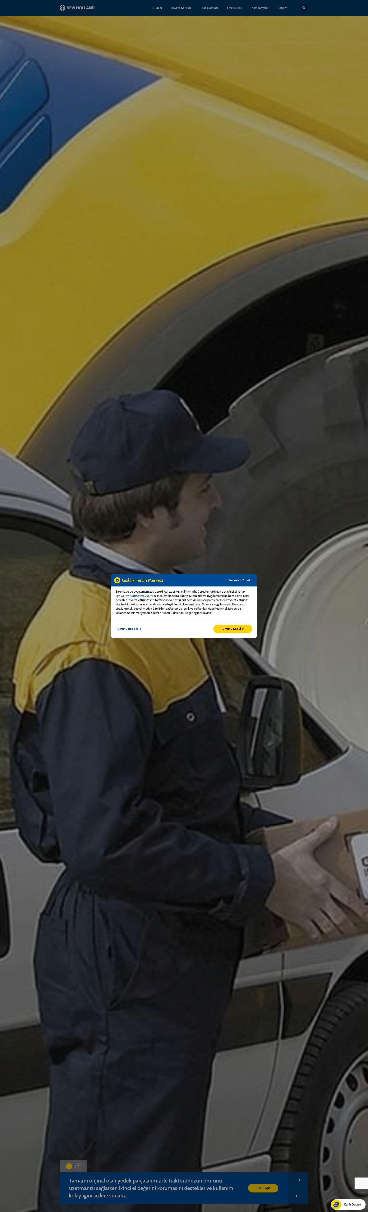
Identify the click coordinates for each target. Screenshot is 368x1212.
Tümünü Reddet (127, 629)
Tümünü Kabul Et (233, 629)
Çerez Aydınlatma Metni (137, 596)
